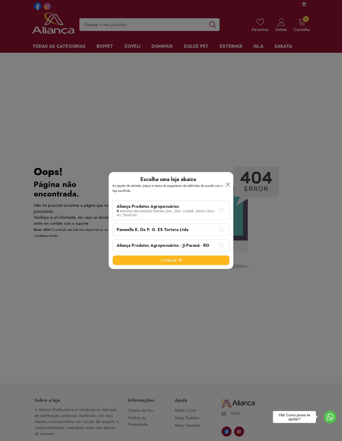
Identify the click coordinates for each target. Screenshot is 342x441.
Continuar (169, 260)
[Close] (228, 184)
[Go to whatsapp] (330, 417)
